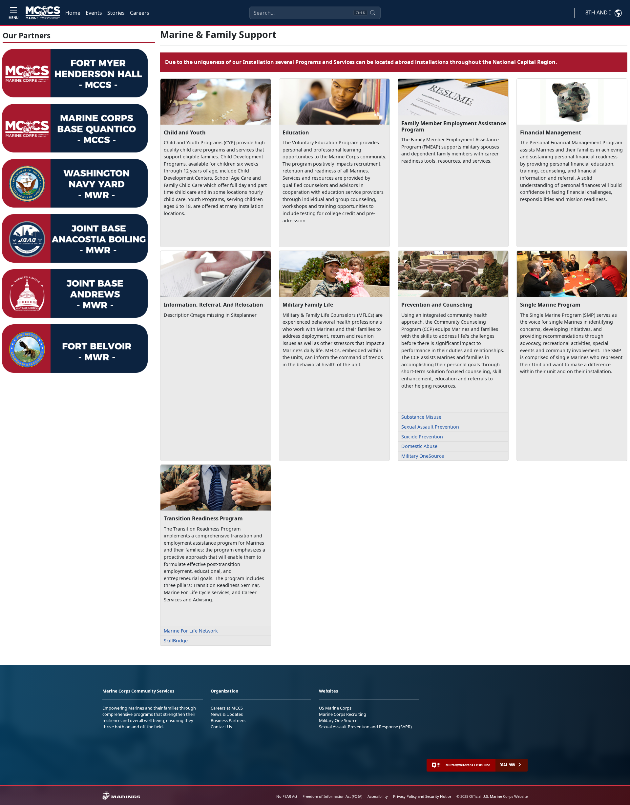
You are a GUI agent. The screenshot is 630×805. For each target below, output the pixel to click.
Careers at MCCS (227, 708)
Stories (116, 12)
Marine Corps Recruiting (342, 714)
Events (94, 12)
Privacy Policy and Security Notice (422, 796)
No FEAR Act (286, 796)
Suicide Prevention (422, 436)
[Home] (43, 13)
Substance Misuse (421, 417)
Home (72, 12)
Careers (139, 12)
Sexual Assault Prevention (430, 427)
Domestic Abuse (419, 446)
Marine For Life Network (191, 631)
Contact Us (221, 727)
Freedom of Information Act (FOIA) (332, 796)
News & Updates (227, 714)
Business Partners (228, 720)
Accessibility (378, 796)
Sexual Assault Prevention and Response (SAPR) (365, 727)
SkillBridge (176, 640)
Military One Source (338, 720)
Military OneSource (422, 456)
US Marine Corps (335, 708)
